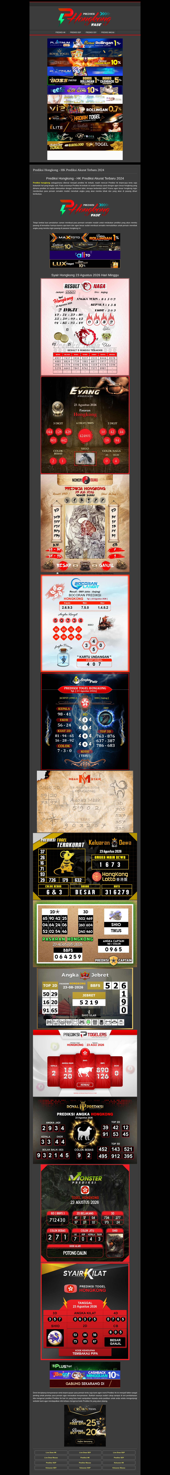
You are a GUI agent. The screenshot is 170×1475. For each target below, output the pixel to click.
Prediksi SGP (75, 32)
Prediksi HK (60, 32)
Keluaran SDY (51, 1468)
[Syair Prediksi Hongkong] (85, 43)
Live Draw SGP (119, 1452)
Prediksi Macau (107, 32)
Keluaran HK (119, 1463)
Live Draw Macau (51, 1458)
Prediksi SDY (91, 32)
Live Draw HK (51, 1452)
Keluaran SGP (85, 1468)
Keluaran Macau (119, 1468)
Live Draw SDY (85, 1452)
